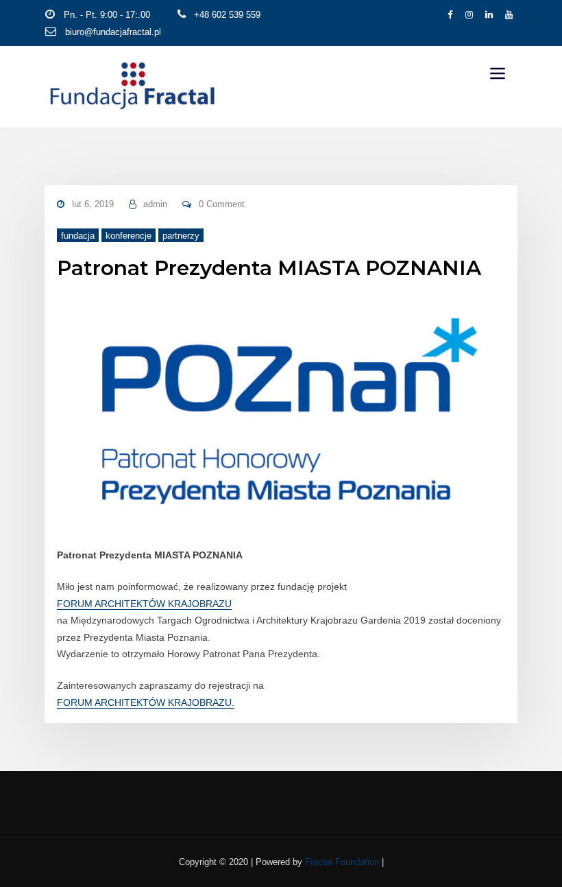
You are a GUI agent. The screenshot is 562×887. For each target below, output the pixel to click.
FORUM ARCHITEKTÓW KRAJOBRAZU (144, 603)
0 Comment (222, 204)
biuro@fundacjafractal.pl (113, 32)
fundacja (78, 235)
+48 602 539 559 (227, 15)
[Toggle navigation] (497, 73)
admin (155, 204)
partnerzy (180, 235)
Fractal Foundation (342, 862)
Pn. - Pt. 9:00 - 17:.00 (107, 15)
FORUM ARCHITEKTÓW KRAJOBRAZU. (145, 702)
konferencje (128, 235)
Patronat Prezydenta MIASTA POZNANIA (269, 267)
